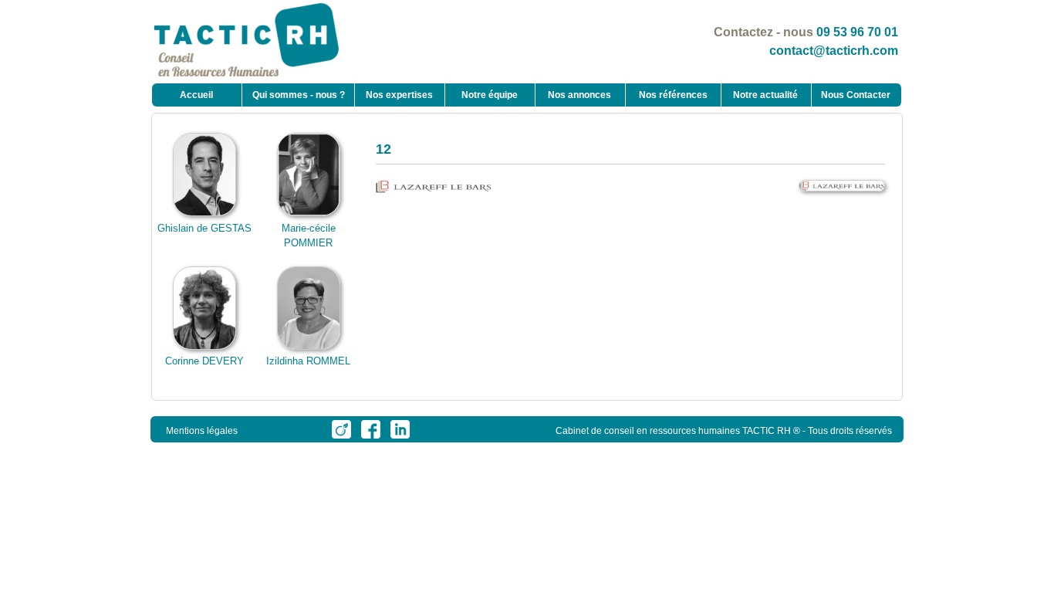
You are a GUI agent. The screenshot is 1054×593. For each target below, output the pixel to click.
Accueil (196, 95)
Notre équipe (489, 95)
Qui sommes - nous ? (298, 95)
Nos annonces (579, 95)
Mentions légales (202, 430)
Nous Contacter (855, 95)
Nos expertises (399, 95)
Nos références (673, 95)
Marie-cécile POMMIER (309, 235)
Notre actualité (765, 95)
